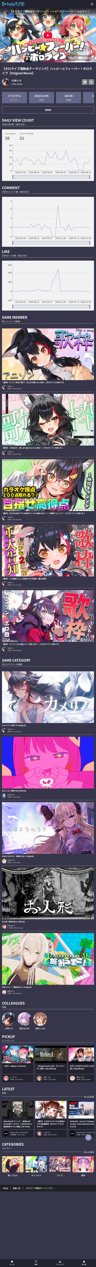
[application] (48, 161)
